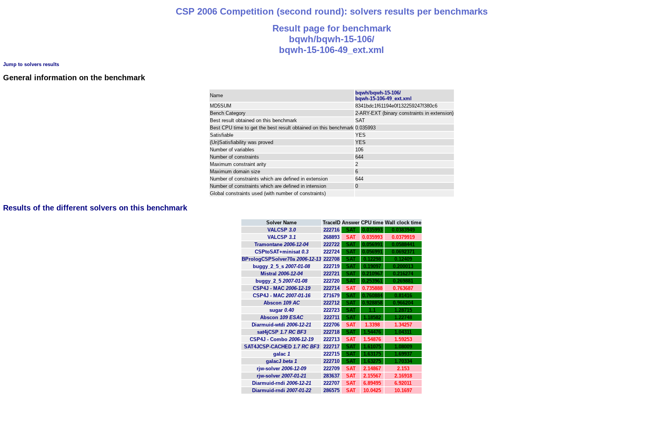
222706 (331, 325)
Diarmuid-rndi (281, 383)
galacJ (281, 361)
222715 (331, 354)
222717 (331, 346)
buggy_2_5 (281, 281)
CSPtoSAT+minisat (281, 252)
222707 (331, 383)
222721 (331, 274)
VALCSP (281, 230)
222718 (331, 332)
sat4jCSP (281, 332)
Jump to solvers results (31, 64)
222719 (331, 266)
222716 (331, 230)
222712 (331, 303)
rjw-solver (281, 368)
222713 (331, 339)
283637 (331, 376)
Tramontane (281, 244)
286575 (331, 390)
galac (281, 354)
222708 (331, 259)
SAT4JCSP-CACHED (281, 346)
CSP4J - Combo (281, 339)
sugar (281, 310)
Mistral (282, 274)
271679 (331, 295)
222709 (331, 368)
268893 (331, 237)
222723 (331, 310)
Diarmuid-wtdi (281, 325)
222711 (332, 317)
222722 (331, 244)
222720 (331, 281)
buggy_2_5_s (281, 266)
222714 (331, 288)
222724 (331, 252)
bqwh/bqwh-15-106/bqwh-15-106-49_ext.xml (383, 95)
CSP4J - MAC (281, 288)
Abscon (282, 303)
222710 (331, 361)
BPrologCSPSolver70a (281, 259)
